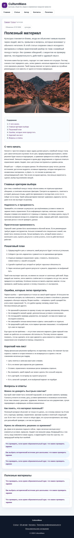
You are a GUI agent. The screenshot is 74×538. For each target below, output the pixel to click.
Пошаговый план (15, 130)
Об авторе (24, 525)
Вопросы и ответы (16, 138)
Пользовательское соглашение (37, 529)
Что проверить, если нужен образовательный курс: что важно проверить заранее (35, 445)
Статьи (17, 12)
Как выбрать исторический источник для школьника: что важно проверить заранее (36, 454)
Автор (26, 12)
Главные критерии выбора (19, 127)
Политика (49, 12)
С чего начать (14, 124)
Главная (7, 12)
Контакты (37, 12)
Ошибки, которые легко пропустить (22, 132)
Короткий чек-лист (16, 135)
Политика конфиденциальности (49, 525)
